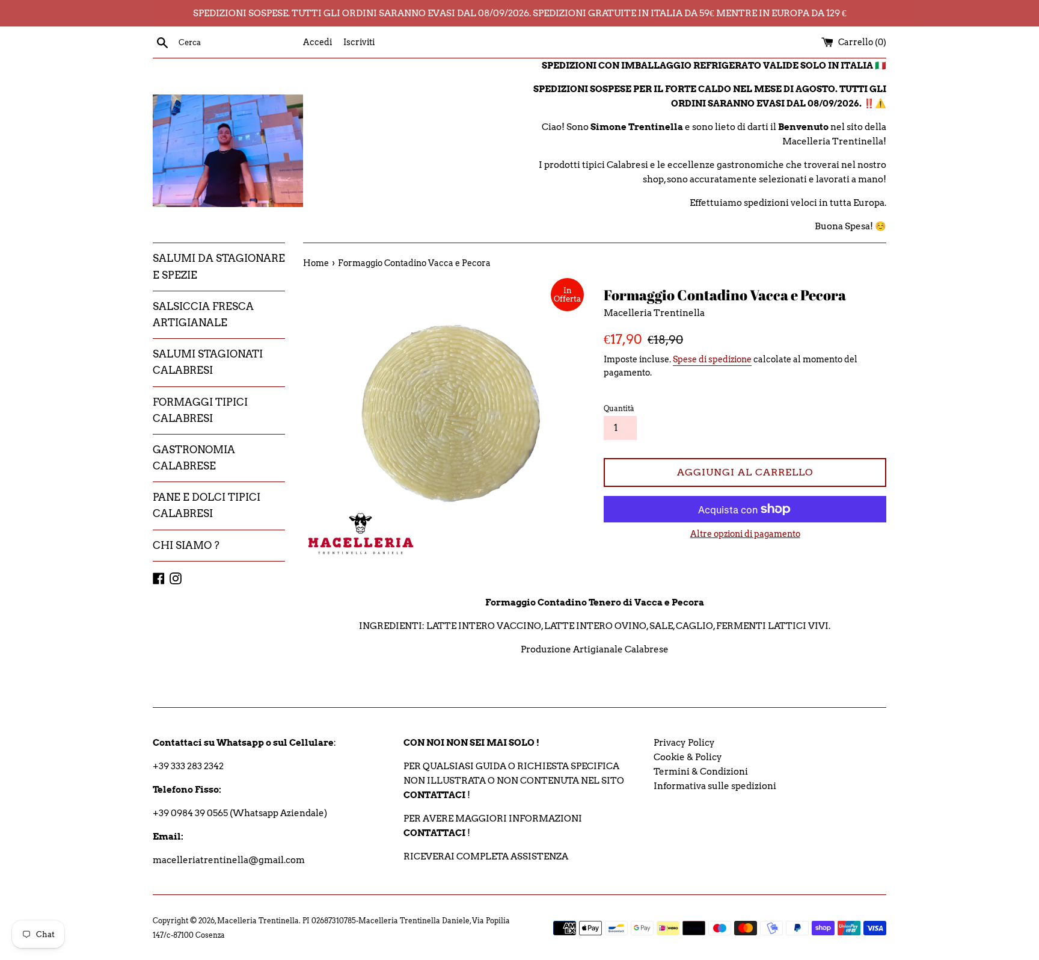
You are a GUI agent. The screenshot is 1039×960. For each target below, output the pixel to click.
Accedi (317, 42)
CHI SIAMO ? (186, 545)
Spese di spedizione (712, 359)
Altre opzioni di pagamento (745, 534)
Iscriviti (359, 42)
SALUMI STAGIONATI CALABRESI (208, 362)
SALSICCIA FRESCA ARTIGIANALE (203, 314)
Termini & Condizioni (701, 771)
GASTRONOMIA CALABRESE (194, 458)
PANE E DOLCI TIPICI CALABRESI (206, 505)
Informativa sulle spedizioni (715, 786)
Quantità (619, 408)
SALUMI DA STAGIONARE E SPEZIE (219, 266)
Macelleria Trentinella (258, 920)
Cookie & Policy (688, 757)
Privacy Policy (684, 742)
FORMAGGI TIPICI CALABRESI (200, 410)
